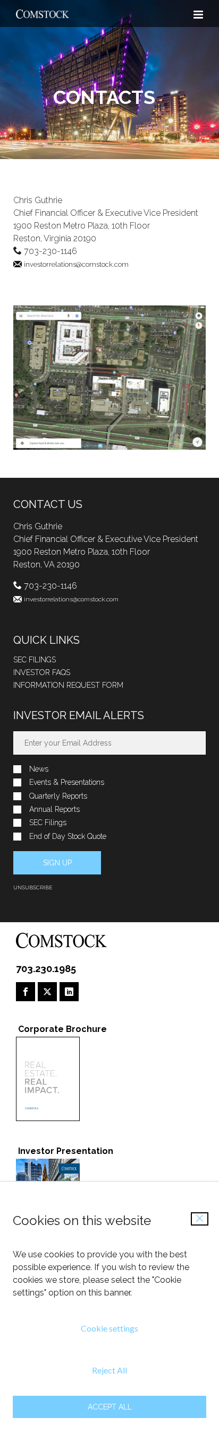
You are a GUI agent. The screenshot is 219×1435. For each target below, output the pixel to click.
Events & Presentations (66, 782)
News (38, 769)
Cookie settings (109, 1328)
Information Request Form (68, 685)
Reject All (109, 1370)
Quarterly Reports (58, 796)
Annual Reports (54, 809)
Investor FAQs (41, 672)
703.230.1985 (46, 968)
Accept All (110, 1407)
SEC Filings (34, 659)
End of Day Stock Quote (67, 837)
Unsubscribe (32, 887)
